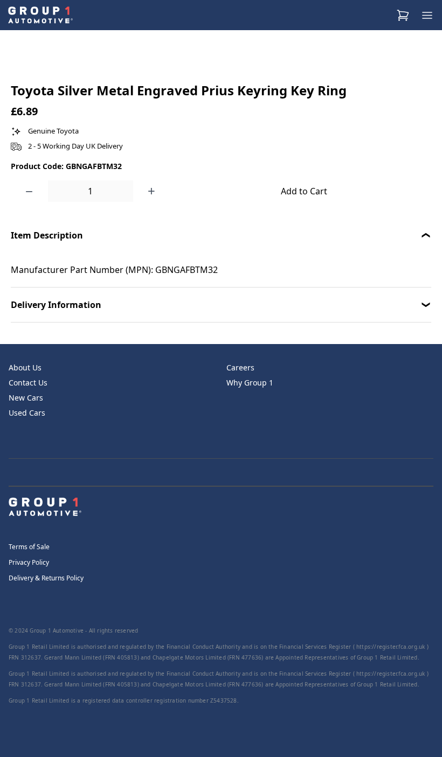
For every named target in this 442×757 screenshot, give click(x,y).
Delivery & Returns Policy (46, 578)
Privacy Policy (29, 562)
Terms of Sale (29, 546)
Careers (240, 367)
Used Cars (27, 413)
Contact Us (28, 382)
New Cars (26, 397)
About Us (25, 367)
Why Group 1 (249, 382)
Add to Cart (304, 191)
